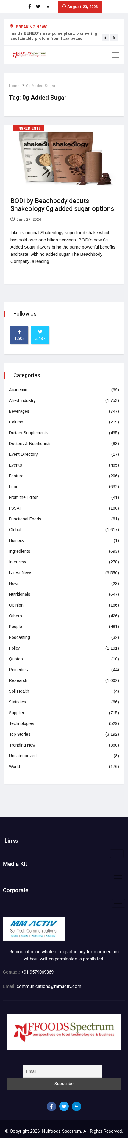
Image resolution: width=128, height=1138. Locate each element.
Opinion (16, 605)
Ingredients (29, 128)
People (15, 626)
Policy (14, 648)
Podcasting (19, 637)
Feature (16, 475)
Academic (18, 389)
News (14, 583)
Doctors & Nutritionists (30, 443)
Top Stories (20, 734)
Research (18, 680)
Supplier (16, 712)
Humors (16, 540)
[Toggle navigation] (115, 55)
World (14, 766)
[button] (105, 38)
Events (15, 465)
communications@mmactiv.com (48, 986)
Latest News (20, 572)
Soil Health (19, 691)
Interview (17, 562)
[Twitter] (64, 1106)
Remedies (18, 669)
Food (13, 486)
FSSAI (15, 508)
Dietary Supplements (28, 432)
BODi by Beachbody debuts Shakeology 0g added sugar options (62, 205)
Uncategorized (23, 755)
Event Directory (23, 454)
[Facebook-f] (51, 1106)
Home (14, 85)
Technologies (21, 723)
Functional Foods (25, 519)
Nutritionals (19, 594)
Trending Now (22, 745)
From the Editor (23, 497)
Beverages (19, 411)
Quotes (16, 658)
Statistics (17, 702)
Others (15, 615)
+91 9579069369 (37, 972)
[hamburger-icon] (117, 853)
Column (16, 422)
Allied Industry (22, 400)
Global (15, 529)
